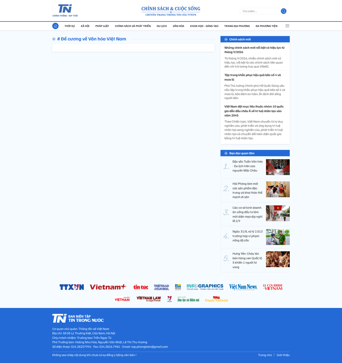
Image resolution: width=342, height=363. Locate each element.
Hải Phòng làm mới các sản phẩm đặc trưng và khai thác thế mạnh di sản (247, 190)
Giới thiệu (283, 354)
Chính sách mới (240, 39)
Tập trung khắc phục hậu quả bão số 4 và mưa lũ (252, 77)
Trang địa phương (237, 26)
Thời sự (70, 26)
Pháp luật (102, 26)
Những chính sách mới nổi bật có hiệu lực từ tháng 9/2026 (254, 50)
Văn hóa (178, 26)
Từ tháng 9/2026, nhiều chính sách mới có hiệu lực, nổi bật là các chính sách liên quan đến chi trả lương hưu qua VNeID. (253, 62)
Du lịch (162, 26)
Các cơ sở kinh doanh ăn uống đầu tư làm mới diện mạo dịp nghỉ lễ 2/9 (247, 214)
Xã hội (85, 26)
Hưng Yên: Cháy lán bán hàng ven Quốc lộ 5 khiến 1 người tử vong (247, 260)
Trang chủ (265, 354)
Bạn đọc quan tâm (242, 153)
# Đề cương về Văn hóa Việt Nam (91, 38)
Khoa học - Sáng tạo (204, 26)
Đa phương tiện (266, 26)
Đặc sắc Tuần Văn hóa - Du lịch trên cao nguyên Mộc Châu (248, 165)
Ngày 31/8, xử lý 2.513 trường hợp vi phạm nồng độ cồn (248, 235)
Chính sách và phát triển (133, 26)
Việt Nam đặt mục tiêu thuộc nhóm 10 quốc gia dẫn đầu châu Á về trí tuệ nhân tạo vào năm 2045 (254, 110)
